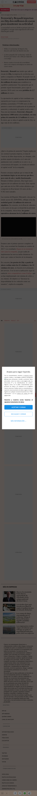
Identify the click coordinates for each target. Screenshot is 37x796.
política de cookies (22, 393)
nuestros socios (28, 375)
